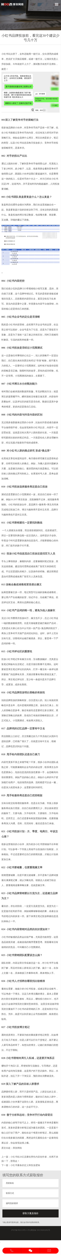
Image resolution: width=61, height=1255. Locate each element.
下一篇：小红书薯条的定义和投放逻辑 (20, 1165)
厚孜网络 (17, 1148)
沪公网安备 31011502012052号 (39, 1230)
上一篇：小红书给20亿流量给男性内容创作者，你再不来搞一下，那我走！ (29, 1159)
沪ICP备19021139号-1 (19, 1230)
